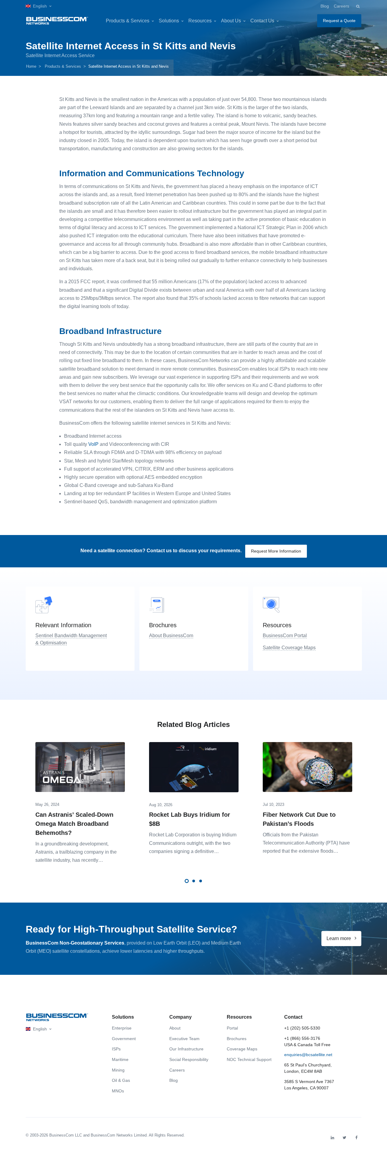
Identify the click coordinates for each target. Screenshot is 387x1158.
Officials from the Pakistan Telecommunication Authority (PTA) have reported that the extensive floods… (306, 843)
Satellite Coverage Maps (289, 647)
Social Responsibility (188, 1059)
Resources (200, 20)
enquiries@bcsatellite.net (308, 1054)
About (174, 1028)
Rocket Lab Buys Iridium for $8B (189, 819)
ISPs (116, 1048)
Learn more (339, 938)
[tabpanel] (80, 800)
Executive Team (184, 1038)
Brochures (236, 1038)
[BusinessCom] (57, 20)
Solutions (169, 20)
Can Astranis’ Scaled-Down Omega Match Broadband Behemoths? (74, 823)
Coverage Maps (242, 1048)
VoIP (93, 444)
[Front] (57, 1017)
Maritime (120, 1059)
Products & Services (127, 20)
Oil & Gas (121, 1080)
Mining (118, 1070)
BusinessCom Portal (285, 635)
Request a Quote (339, 20)
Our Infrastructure (186, 1048)
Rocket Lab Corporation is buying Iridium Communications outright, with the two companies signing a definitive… (192, 843)
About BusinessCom (171, 635)
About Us (231, 20)
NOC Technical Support (249, 1059)
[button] (38, 6)
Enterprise (122, 1028)
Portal (232, 1028)
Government (124, 1038)
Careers (341, 6)
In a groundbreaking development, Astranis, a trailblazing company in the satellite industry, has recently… (76, 852)
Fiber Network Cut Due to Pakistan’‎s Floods (299, 819)
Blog (324, 6)
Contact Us (262, 20)
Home (31, 66)
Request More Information (276, 551)
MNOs (118, 1090)
